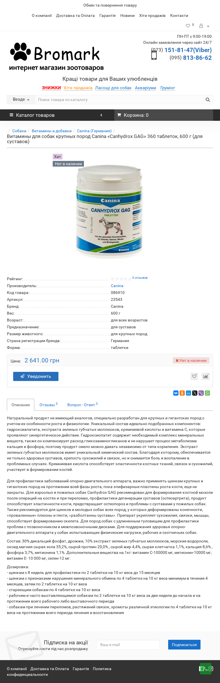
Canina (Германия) (94, 131)
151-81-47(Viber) (181, 50)
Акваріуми (145, 87)
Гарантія (107, 15)
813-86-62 (191, 57)
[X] (194, 393)
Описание (20, 404)
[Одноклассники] (182, 393)
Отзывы (49, 404)
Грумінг (167, 87)
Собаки (19, 131)
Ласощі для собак (113, 87)
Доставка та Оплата (75, 15)
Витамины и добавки (52, 131)
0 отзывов (140, 278)
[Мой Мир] (188, 393)
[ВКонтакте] (175, 393)
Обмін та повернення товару (110, 5)
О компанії (42, 15)
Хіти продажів (152, 15)
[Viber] (201, 393)
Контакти (179, 15)
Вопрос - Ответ (82, 404)
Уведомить (39, 376)
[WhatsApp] (207, 393)
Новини (127, 15)
